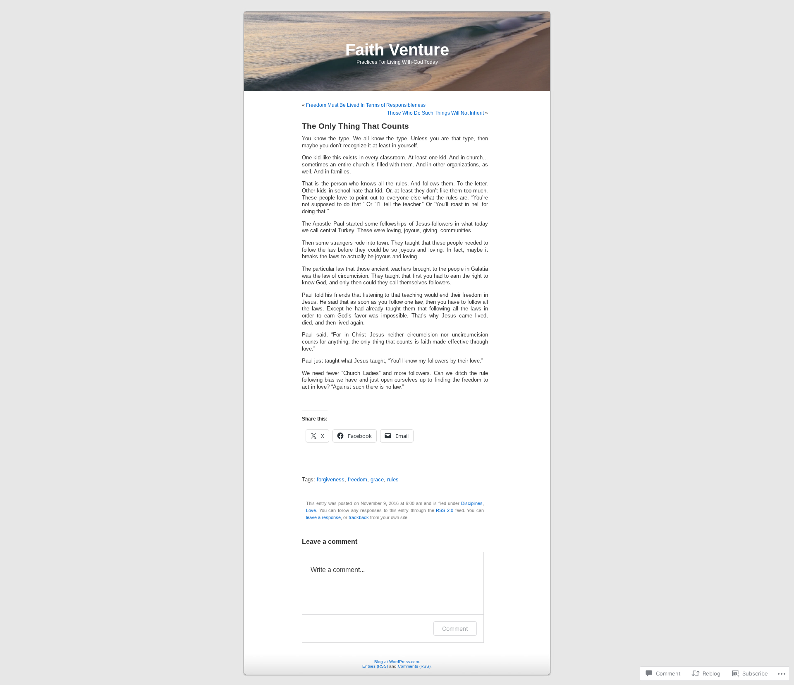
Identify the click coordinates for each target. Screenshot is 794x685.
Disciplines (472, 503)
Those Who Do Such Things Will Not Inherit (435, 113)
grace (377, 480)
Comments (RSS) (414, 666)
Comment (455, 628)
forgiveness (330, 480)
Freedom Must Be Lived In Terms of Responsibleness (366, 105)
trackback (359, 517)
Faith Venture (397, 50)
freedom (357, 480)
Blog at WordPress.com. (397, 661)
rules (393, 480)
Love (311, 510)
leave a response (323, 517)
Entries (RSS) (375, 666)
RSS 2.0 (444, 510)
